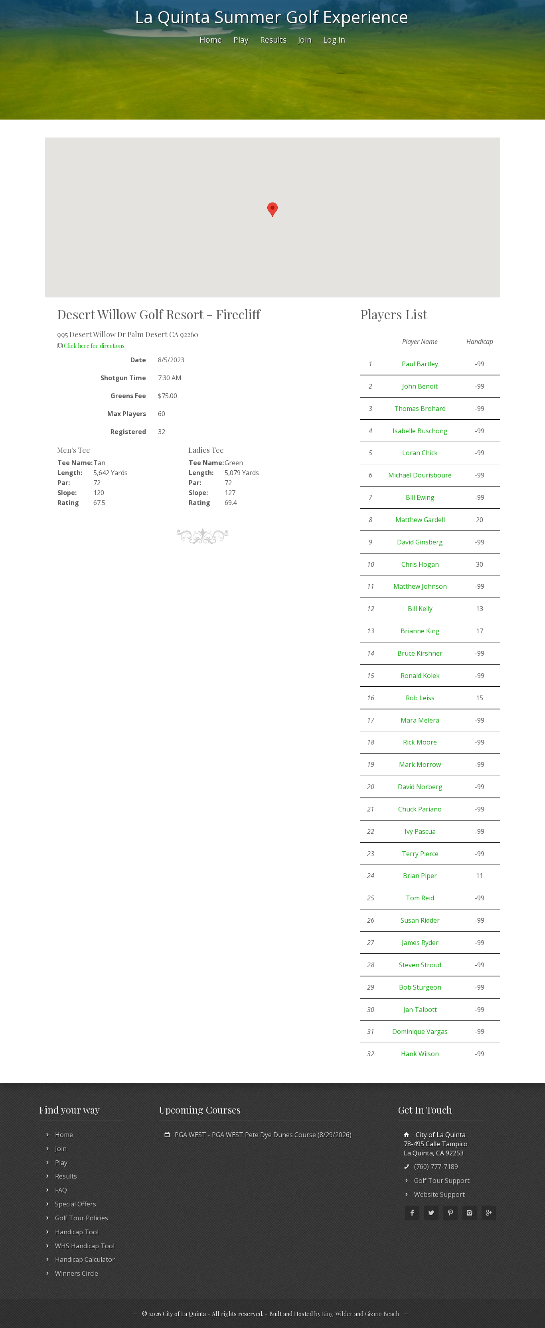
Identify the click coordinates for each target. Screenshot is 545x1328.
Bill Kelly (420, 608)
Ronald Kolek (420, 675)
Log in (334, 39)
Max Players (126, 413)
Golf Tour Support (442, 1180)
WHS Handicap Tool (85, 1246)
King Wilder (337, 1314)
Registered (128, 431)
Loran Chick (420, 452)
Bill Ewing (420, 497)
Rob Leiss (420, 697)
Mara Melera (420, 720)
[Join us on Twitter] (431, 1213)
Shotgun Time (123, 377)
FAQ (61, 1190)
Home (210, 39)
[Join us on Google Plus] (489, 1213)
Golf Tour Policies (81, 1218)
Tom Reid (420, 898)
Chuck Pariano (420, 809)
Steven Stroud (420, 965)
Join (305, 39)
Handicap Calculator (85, 1259)
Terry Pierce (420, 853)
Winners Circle (76, 1273)
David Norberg (420, 786)
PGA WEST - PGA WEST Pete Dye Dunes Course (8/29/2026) (263, 1134)
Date (138, 360)
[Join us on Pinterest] (450, 1213)
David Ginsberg (420, 542)
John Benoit (420, 386)
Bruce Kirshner (419, 653)
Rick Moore (420, 742)
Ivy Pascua (420, 831)
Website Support (439, 1194)
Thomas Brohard (420, 408)
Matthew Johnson (420, 586)
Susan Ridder (420, 920)
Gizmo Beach (382, 1314)
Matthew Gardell (420, 519)
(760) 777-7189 (436, 1166)
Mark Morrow (420, 764)
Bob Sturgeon (420, 987)
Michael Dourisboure (420, 475)
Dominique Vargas (420, 1031)
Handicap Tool (77, 1232)
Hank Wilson (420, 1053)
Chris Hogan (420, 564)
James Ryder (420, 942)
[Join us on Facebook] (412, 1213)
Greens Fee (128, 395)
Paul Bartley (420, 364)
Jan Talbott (420, 1009)
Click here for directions (94, 346)
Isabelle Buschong (420, 430)
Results (273, 39)
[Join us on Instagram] (469, 1213)
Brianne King (420, 631)
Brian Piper (420, 875)
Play (241, 39)
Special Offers (75, 1204)
